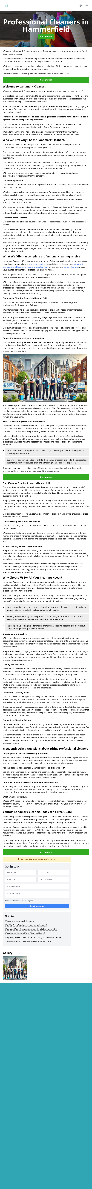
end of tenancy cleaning (22, 267)
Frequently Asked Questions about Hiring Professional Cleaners (34, 937)
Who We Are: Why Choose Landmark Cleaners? (26, 925)
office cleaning (40, 267)
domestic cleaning (37, 264)
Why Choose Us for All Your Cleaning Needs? (25, 933)
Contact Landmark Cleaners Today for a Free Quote (28, 941)
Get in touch (46, 36)
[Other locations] (80, 5)
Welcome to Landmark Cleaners (19, 921)
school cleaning (71, 267)
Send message (37, 906)
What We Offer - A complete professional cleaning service (31, 929)
